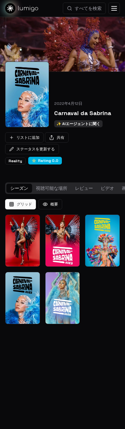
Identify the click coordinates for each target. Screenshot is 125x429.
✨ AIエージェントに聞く (78, 123)
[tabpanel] (62, 261)
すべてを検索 (88, 8)
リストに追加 (27, 137)
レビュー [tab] (84, 188)
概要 (54, 204)
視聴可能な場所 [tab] (51, 188)
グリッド (24, 204)
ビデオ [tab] (107, 188)
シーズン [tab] (19, 188)
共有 (60, 137)
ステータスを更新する (35, 149)
